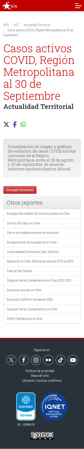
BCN (6, 25)
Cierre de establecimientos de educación (33, 233)
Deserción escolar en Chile (24, 290)
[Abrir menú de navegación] (78, 5)
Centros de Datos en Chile (23, 223)
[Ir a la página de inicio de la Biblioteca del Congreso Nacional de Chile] (6, 5)
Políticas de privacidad (40, 371)
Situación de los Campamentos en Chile (32, 309)
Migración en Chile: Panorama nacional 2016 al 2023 (40, 261)
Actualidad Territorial (37, 25)
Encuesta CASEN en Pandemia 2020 (30, 300)
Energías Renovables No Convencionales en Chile (38, 214)
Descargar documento (20, 190)
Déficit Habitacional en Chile (25, 319)
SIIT (16, 25)
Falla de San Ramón (19, 271)
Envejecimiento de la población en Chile (32, 242)
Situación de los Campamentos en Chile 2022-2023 (39, 280)
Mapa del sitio (40, 376)
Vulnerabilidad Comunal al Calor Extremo (32, 252)
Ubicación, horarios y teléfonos (42, 381)
